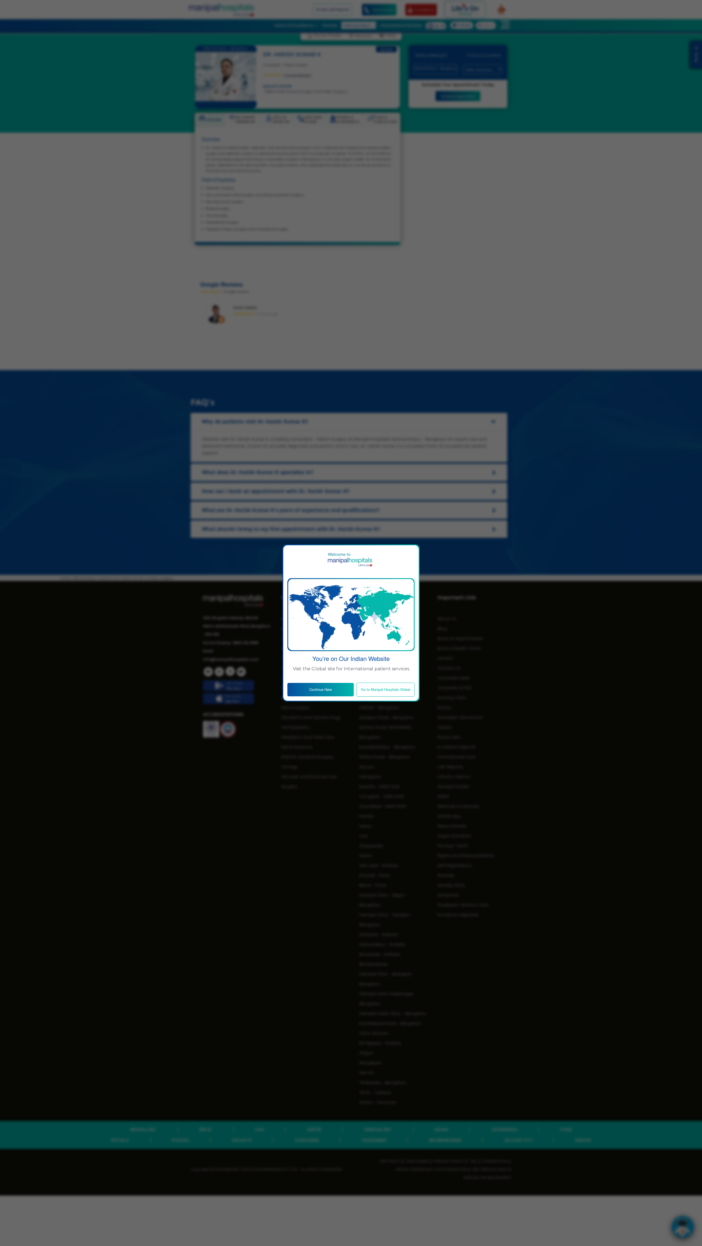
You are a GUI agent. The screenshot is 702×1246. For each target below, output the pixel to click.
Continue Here (320, 689)
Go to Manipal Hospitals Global (385, 689)
